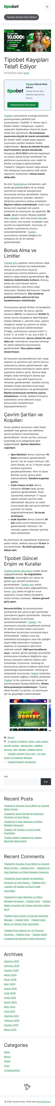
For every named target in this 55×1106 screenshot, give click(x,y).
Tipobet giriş (10, 263)
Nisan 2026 (10, 979)
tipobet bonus (35, 749)
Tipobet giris (27, 584)
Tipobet (30, 84)
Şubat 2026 (10, 988)
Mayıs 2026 (10, 975)
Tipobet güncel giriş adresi (18, 571)
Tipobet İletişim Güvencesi (22, 762)
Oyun (7, 1065)
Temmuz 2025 (11, 1020)
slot (15, 749)
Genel (7, 1061)
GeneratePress (43, 1101)
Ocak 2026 (10, 993)
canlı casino (42, 741)
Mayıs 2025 (10, 1029)
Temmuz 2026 (11, 966)
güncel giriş (27, 745)
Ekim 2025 (9, 1007)
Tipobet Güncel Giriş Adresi (21, 17)
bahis (12, 218)
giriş (14, 581)
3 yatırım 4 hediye (17, 741)
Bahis (7, 1052)
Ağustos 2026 (11, 961)
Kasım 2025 (10, 1002)
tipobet (22, 749)
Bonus (11, 737)
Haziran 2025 (11, 1025)
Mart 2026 (9, 984)
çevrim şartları (11, 745)
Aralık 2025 (10, 997)
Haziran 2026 (11, 970)
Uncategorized (12, 1070)
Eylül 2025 (9, 1011)
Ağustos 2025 (11, 1016)
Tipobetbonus (20, 184)
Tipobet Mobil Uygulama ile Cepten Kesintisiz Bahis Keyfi (27, 905)
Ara (6, 776)
